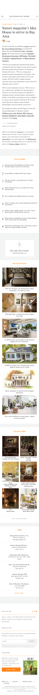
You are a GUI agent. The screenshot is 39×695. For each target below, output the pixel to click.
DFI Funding (24, 56)
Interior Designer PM (20, 574)
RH (10, 509)
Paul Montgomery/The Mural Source (10, 484)
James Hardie (22, 116)
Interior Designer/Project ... (19, 545)
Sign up (19, 132)
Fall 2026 (28, 460)
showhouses (12, 123)
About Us (5, 681)
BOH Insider (32, 139)
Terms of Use (34, 644)
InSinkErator (13, 116)
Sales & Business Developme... (19, 584)
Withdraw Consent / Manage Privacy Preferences (20, 691)
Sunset (26, 46)
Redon (10, 487)
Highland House (28, 509)
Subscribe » (11, 669)
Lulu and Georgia (28, 483)
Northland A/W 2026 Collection (10, 459)
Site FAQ (6, 683)
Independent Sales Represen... (19, 555)
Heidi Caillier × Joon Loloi (28, 458)
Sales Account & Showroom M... (19, 564)
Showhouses (7, 24)
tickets (15, 118)
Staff (9, 41)
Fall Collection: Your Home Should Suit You (28, 485)
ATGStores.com (7, 113)
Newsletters (27, 681)
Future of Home (15, 144)
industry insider (8, 126)
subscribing (6, 139)
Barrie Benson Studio (28, 511)
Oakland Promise (16, 58)
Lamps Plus (30, 116)
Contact (15, 681)
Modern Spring (10, 511)
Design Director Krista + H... (19, 535)
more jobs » (19, 593)
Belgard (19, 113)
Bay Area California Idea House (12, 49)
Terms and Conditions (20, 686)
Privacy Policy (23, 646)
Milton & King (10, 457)
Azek (14, 113)
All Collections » (19, 518)
